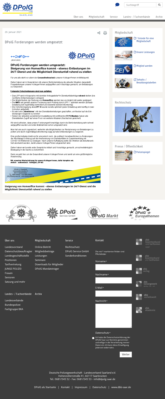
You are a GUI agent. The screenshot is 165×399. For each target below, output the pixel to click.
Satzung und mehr (15, 281)
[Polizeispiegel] (123, 155)
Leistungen (41, 255)
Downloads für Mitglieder (49, 264)
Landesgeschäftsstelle (17, 255)
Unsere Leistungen (145, 52)
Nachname (102, 274)
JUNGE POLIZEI (13, 268)
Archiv (159, 16)
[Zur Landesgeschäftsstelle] (116, 5)
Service (114, 16)
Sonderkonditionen (76, 255)
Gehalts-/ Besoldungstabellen (146, 81)
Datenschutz (103, 332)
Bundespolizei (12, 304)
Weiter (126, 354)
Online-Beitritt (43, 247)
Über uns (78, 16)
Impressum (81, 387)
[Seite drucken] (104, 33)
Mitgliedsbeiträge (44, 251)
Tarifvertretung (13, 264)
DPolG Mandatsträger (47, 268)
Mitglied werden (144, 65)
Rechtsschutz (72, 247)
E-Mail (99, 287)
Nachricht (101, 300)
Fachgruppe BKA (14, 309)
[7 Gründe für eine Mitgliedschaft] (123, 41)
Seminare (40, 260)
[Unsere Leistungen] (123, 55)
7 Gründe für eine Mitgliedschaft (145, 40)
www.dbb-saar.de (121, 387)
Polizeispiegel (143, 152)
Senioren (10, 277)
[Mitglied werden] (123, 69)
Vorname (101, 261)
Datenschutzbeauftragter (18, 251)
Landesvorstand (14, 247)
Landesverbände (14, 300)
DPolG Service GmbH (77, 251)
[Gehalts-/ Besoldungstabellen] (123, 83)
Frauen (9, 273)
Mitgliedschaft (96, 16)
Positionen (11, 260)
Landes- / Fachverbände (136, 16)
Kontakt (65, 387)
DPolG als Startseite (45, 387)
